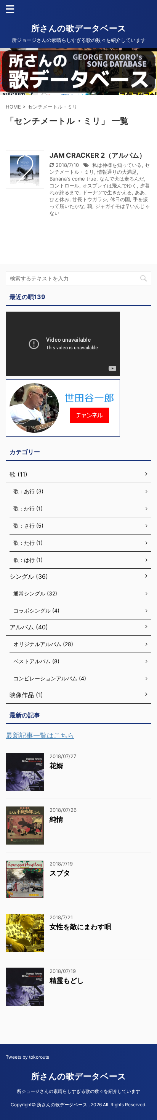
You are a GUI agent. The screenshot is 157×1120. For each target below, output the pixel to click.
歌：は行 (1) (28, 560)
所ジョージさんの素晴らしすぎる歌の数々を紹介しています (78, 1091)
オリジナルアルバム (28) (43, 644)
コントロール (64, 185)
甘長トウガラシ (89, 199)
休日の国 (120, 199)
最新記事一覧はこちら (40, 735)
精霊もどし (67, 980)
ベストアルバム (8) (36, 661)
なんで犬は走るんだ (121, 179)
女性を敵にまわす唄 (80, 927)
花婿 (56, 766)
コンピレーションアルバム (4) (49, 678)
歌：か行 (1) (28, 508)
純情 (56, 819)
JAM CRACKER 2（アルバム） (98, 155)
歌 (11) (18, 474)
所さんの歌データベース (78, 28)
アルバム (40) (29, 627)
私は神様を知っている (117, 165)
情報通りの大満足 (117, 172)
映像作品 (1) (26, 695)
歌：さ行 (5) (28, 525)
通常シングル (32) (35, 593)
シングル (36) (29, 576)
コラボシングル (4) (36, 610)
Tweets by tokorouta (28, 1057)
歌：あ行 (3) (28, 491)
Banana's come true (73, 179)
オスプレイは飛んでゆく (109, 185)
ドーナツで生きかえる (107, 192)
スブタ (60, 873)
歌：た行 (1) (28, 542)
